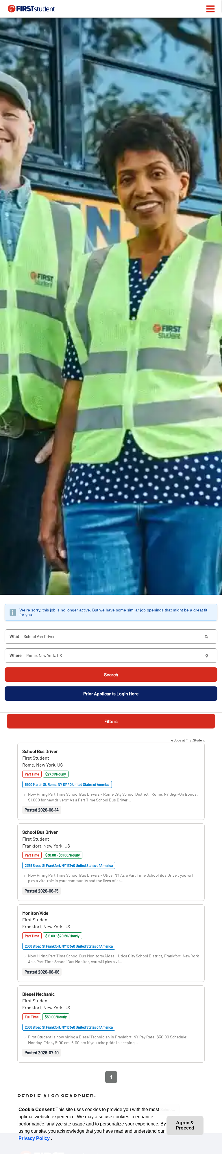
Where (16, 655)
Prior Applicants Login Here (111, 693)
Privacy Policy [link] (34, 1138)
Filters (111, 721)
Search (111, 674)
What (14, 636)
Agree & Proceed (185, 1125)
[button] (40, 751)
